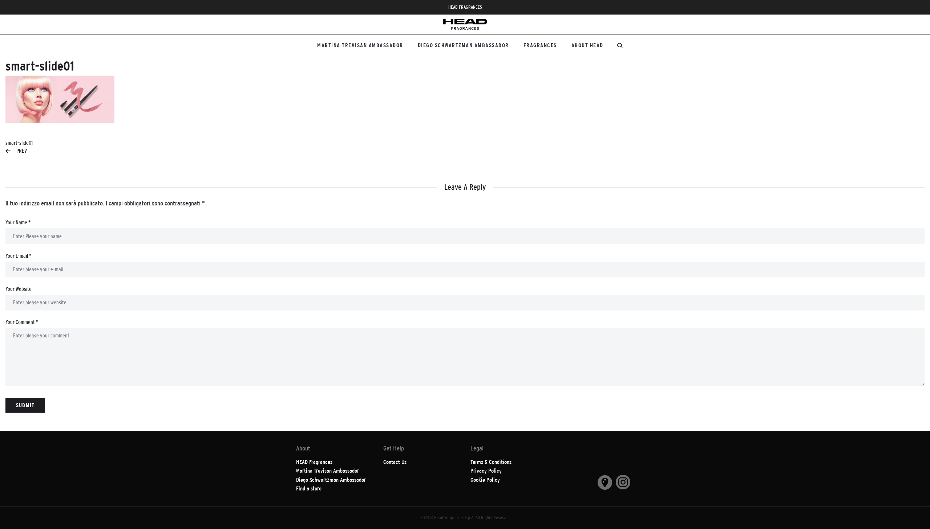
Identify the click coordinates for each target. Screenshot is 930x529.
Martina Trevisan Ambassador (360, 45)
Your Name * (18, 222)
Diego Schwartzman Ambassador (463, 45)
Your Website (18, 289)
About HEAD (587, 45)
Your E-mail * (18, 256)
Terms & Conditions (491, 461)
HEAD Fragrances (314, 461)
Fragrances (540, 45)
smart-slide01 (19, 147)
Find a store (309, 488)
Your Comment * (21, 322)
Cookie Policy (485, 479)
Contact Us (395, 461)
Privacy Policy (486, 470)
